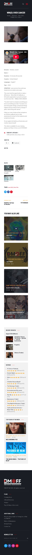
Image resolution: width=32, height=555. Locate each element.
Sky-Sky (9, 394)
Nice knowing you (11, 439)
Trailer (23, 285)
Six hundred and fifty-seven (14, 390)
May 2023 (15, 435)
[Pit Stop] (20, 168)
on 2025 (8, 237)
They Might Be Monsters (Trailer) (16, 403)
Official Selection (9, 500)
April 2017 (8, 310)
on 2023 (8, 263)
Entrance (6, 181)
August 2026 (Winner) (12, 334)
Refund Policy (8, 524)
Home (8, 15)
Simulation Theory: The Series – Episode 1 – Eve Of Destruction (20, 339)
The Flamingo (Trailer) (13, 386)
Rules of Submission (9, 521)
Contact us (7, 526)
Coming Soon (8, 497)
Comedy (17, 233)
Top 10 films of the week (11, 505)
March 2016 (12, 285)
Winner (6, 502)
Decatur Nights (11, 373)
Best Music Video (10, 455)
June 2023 (21, 15)
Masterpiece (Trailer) (12, 399)
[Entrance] (8, 177)
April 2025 (12, 233)
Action (7, 233)
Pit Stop (17, 171)
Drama (7, 285)
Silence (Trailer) (18, 352)
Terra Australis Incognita (7, 172)
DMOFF (6, 488)
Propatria (17, 345)
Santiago (9, 235)
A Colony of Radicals (12, 368)
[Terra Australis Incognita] (8, 168)
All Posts (14, 15)
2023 (14, 437)
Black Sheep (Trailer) (13, 288)
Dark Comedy (9, 435)
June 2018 (8, 259)
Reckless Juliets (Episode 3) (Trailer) (15, 313)
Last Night (9, 261)
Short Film (15, 187)
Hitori (8, 377)
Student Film (20, 259)
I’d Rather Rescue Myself (13, 381)
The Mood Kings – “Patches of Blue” (16, 459)
